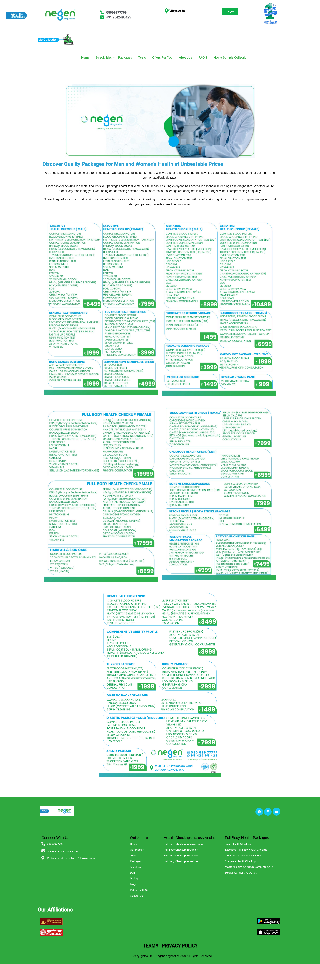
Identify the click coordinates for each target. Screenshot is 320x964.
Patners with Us (139, 889)
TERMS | (152, 945)
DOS (133, 872)
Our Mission (137, 849)
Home (85, 57)
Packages (125, 57)
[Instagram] (268, 812)
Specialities (104, 57)
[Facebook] (259, 812)
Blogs (133, 884)
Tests (142, 57)
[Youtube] (276, 812)
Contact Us (136, 895)
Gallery (134, 878)
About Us (185, 57)
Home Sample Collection (231, 57)
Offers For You (162, 57)
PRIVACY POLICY (180, 945)
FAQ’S (203, 57)
